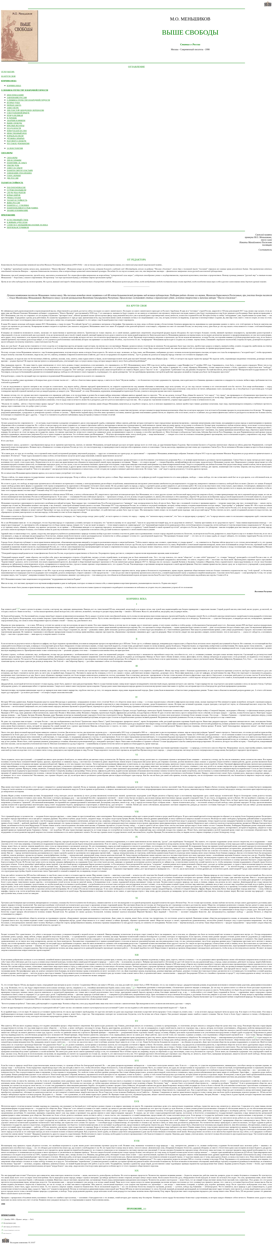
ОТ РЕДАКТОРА (7, 72)
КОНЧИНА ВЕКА (8, 81)
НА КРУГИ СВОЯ (8, 76)
